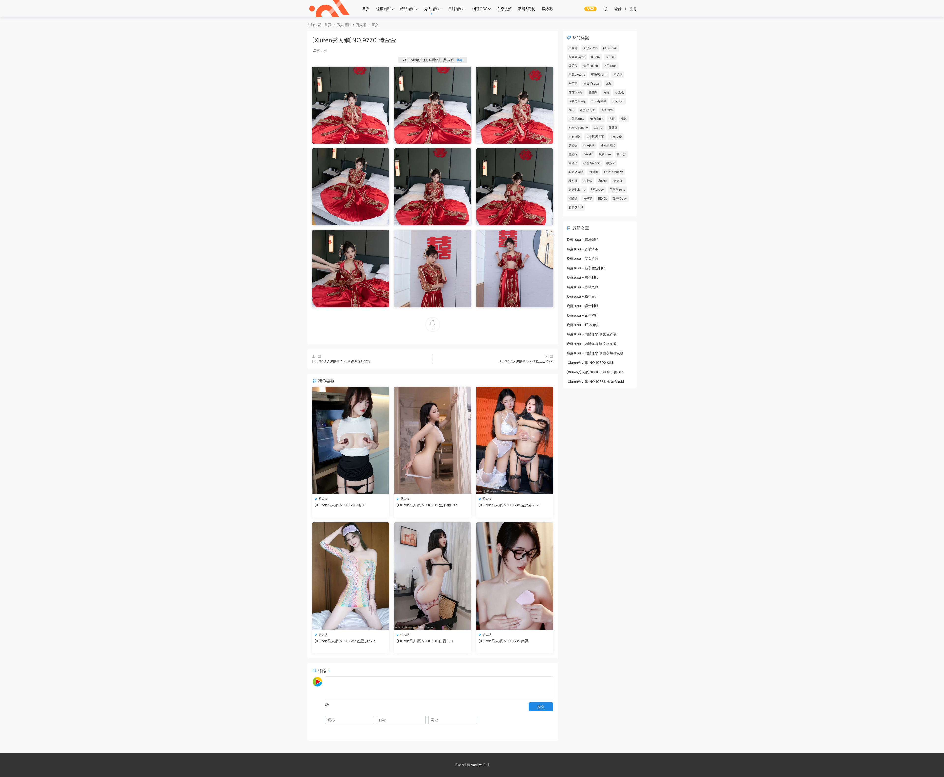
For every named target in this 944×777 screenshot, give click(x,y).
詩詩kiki (618, 181)
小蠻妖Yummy (578, 128)
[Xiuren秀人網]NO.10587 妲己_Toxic (345, 641)
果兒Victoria (577, 74)
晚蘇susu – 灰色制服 (582, 277)
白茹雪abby (576, 119)
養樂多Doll (576, 207)
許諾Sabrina (577, 189)
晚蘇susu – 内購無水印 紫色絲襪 (592, 334)
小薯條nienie (592, 163)
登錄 (459, 60)
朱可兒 (573, 83)
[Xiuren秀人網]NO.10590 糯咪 (340, 505)
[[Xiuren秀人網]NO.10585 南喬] (514, 576)
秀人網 (322, 50)
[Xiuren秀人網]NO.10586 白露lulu (425, 641)
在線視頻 (504, 8)
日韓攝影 (455, 8)
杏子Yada (610, 66)
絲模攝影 (383, 8)
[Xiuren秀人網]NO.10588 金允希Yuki (509, 505)
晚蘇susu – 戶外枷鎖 (582, 325)
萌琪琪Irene (617, 189)
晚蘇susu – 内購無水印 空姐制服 (592, 344)
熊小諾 (621, 154)
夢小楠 (573, 181)
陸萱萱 (573, 66)
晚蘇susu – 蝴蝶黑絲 (582, 287)
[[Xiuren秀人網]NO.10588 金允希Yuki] (514, 440)
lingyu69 (616, 136)
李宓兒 (598, 128)
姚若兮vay (620, 198)
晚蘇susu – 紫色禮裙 (582, 315)
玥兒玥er (618, 101)
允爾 (609, 83)
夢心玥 (573, 145)
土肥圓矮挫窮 (595, 136)
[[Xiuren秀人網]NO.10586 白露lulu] (432, 576)
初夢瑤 (587, 181)
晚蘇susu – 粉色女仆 (582, 296)
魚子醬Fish (590, 66)
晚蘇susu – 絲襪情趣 (582, 249)
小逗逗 (619, 92)
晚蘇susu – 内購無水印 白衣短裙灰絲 (595, 353)
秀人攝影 (431, 8)
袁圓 (612, 119)
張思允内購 (576, 172)
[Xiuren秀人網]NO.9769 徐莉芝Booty (341, 361)
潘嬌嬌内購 (608, 145)
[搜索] (605, 8)
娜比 (572, 110)
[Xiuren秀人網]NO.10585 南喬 (504, 641)
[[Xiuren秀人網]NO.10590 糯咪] (350, 440)
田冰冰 (602, 198)
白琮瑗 (593, 172)
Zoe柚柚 (589, 145)
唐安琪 (595, 57)
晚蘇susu (605, 154)
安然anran (590, 48)
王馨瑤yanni (599, 74)
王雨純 (573, 48)
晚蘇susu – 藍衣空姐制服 (586, 268)
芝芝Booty (576, 92)
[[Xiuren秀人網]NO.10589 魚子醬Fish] (432, 440)
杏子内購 (607, 110)
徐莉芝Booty (577, 101)
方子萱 (587, 198)
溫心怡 (573, 154)
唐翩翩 (602, 181)
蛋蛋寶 (612, 128)
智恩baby (597, 189)
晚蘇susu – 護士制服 (582, 306)
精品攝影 (407, 8)
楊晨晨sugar (591, 83)
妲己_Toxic (610, 48)
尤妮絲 (617, 74)
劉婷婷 (573, 198)
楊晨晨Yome (577, 57)
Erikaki (588, 154)
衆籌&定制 (526, 8)
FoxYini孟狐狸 (613, 172)
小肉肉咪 (574, 136)
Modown (477, 765)
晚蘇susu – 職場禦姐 (582, 239)
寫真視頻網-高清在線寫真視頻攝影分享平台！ (329, 8)
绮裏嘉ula (596, 119)
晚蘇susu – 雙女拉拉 (582, 258)
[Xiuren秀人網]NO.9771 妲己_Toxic (525, 361)
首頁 (365, 8)
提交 (540, 707)
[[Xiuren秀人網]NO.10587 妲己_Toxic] (350, 576)
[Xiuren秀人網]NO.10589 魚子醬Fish (427, 505)
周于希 (610, 57)
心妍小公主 (587, 110)
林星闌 (593, 92)
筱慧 (606, 92)
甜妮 (624, 119)
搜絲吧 (547, 8)
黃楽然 (573, 163)
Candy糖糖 (598, 101)
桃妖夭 (610, 163)
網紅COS (479, 8)
